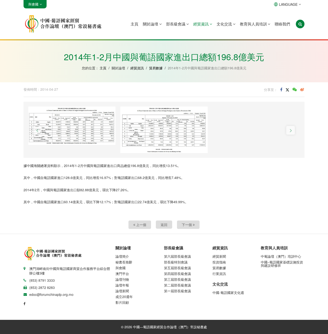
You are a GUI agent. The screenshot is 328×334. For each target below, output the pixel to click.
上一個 (140, 224)
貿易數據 (156, 68)
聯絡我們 (282, 24)
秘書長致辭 (123, 262)
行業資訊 (219, 273)
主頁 (134, 24)
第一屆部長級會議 (177, 290)
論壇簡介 (122, 256)
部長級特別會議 (176, 262)
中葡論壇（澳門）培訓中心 (281, 256)
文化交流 (225, 24)
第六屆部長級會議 (177, 256)
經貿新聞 (219, 256)
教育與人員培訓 (254, 24)
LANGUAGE (288, 4)
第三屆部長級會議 (177, 279)
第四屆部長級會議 (177, 273)
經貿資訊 (201, 24)
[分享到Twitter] (287, 89)
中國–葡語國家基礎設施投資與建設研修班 (282, 264)
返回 (164, 224)
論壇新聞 (122, 290)
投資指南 (219, 262)
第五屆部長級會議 (177, 267)
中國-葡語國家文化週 (228, 292)
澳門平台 (122, 273)
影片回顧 (122, 302)
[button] (37, 130)
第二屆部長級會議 (177, 285)
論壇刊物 (122, 279)
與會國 (120, 267)
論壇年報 (122, 285)
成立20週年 (124, 296)
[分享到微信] (294, 89)
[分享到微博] (302, 89)
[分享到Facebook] (281, 89)
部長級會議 (176, 24)
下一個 (187, 224)
